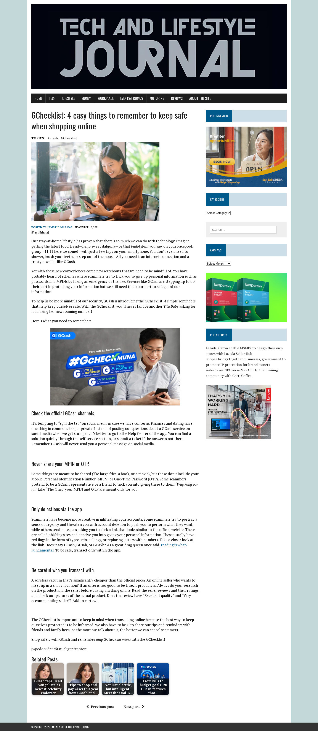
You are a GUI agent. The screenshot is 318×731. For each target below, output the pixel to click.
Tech (52, 98)
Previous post (102, 706)
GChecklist (69, 138)
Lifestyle (68, 98)
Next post (132, 706)
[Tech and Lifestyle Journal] (159, 46)
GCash (53, 138)
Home (38, 98)
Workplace (106, 98)
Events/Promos (131, 98)
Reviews (177, 98)
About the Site (200, 98)
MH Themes (82, 727)
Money (86, 98)
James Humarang (60, 227)
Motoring (157, 98)
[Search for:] (243, 229)
